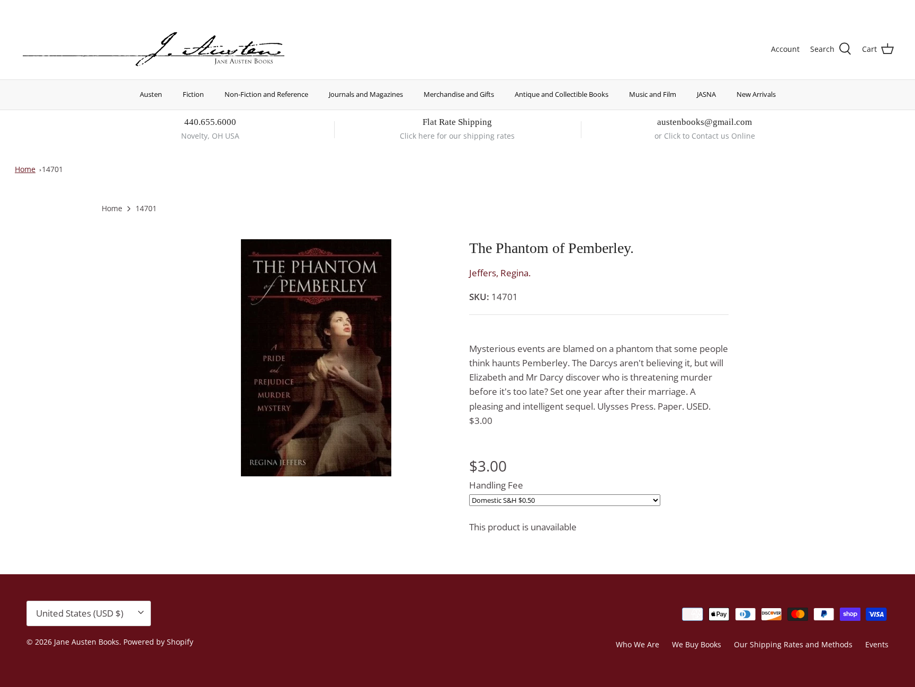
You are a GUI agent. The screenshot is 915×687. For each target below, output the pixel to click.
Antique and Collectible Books (561, 94)
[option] (316, 357)
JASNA (706, 94)
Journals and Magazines (366, 94)
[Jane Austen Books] (153, 49)
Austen (151, 94)
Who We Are (637, 644)
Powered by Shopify (158, 642)
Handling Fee (496, 485)
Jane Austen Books (86, 642)
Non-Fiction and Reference (266, 94)
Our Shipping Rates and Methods (793, 644)
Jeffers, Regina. (500, 273)
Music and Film (652, 94)
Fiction (193, 94)
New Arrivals (756, 94)
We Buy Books (696, 644)
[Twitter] (25, 8)
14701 (52, 169)
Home (25, 169)
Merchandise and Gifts (459, 94)
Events (877, 644)
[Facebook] (40, 8)
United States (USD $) (844, 9)
